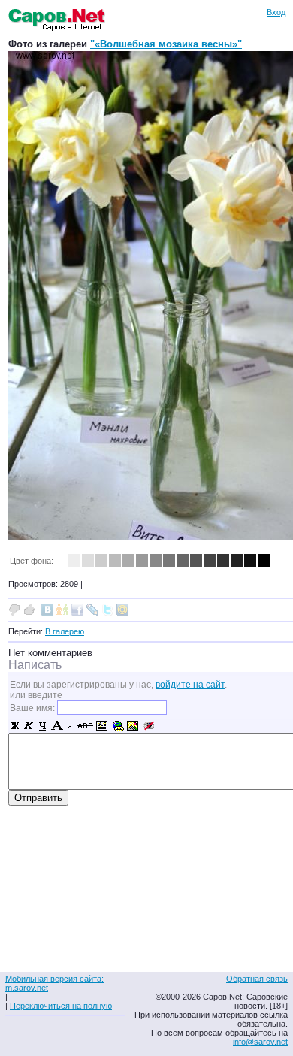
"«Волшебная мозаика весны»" (166, 44)
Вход (276, 12)
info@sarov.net (260, 1041)
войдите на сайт (190, 684)
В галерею (64, 631)
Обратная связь (257, 978)
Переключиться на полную (61, 1005)
